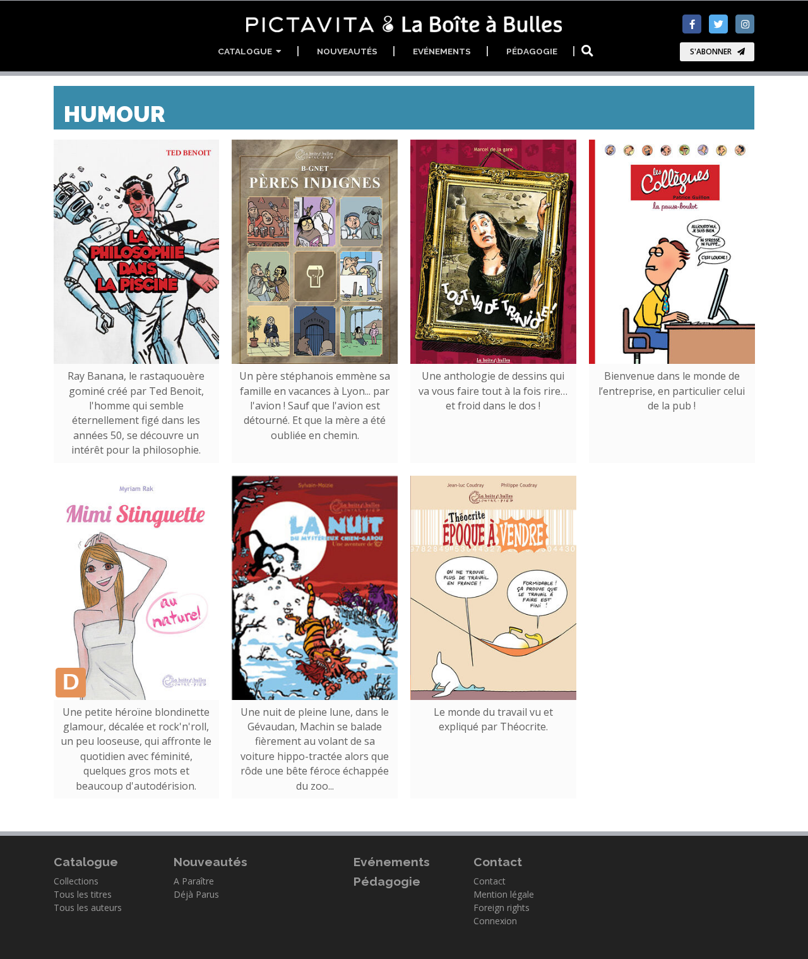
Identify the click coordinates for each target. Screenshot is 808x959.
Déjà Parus (196, 894)
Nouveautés (347, 51)
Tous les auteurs (88, 908)
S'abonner (711, 51)
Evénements (442, 51)
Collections (76, 881)
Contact (489, 881)
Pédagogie (531, 51)
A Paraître (194, 881)
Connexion (495, 921)
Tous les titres (83, 894)
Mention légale (503, 894)
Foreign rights (501, 908)
